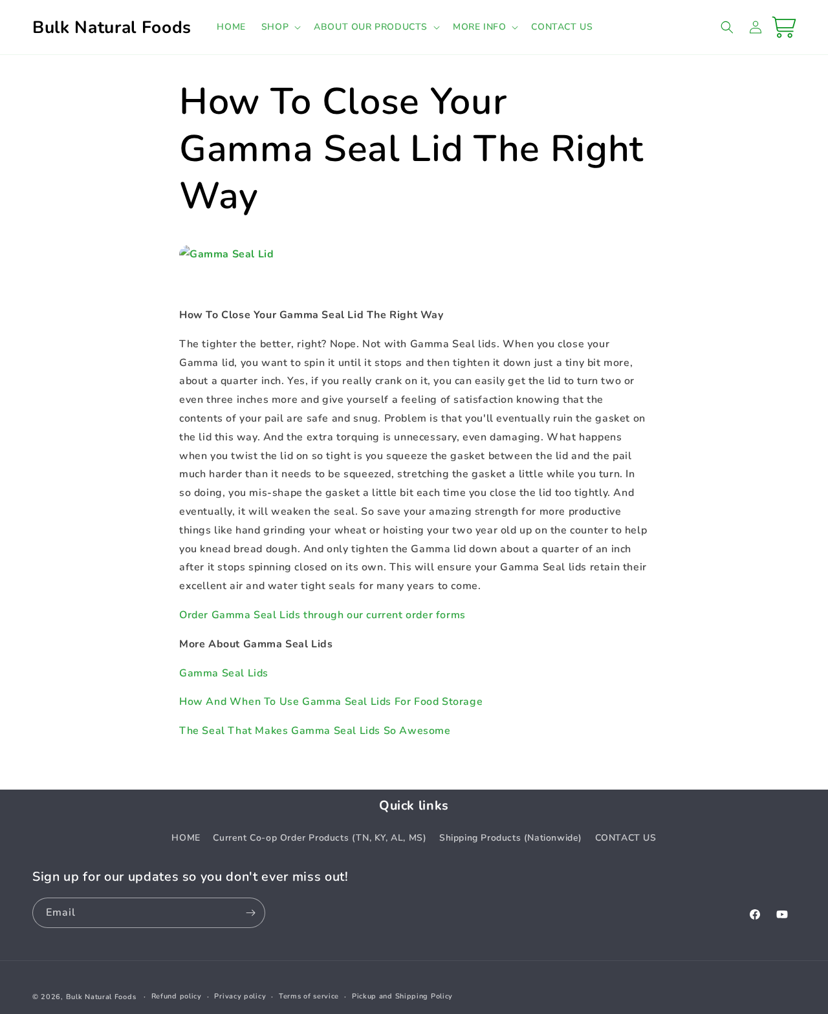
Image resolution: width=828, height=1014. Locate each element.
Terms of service (309, 996)
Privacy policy (240, 996)
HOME (185, 838)
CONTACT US (626, 838)
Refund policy (176, 996)
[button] (280, 27)
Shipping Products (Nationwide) (510, 838)
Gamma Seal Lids (223, 673)
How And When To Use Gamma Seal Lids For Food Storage (331, 702)
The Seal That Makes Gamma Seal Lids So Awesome (315, 731)
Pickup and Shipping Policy (402, 996)
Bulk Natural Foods (101, 997)
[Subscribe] (250, 913)
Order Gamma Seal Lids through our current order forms (322, 615)
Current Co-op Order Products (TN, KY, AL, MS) (319, 838)
